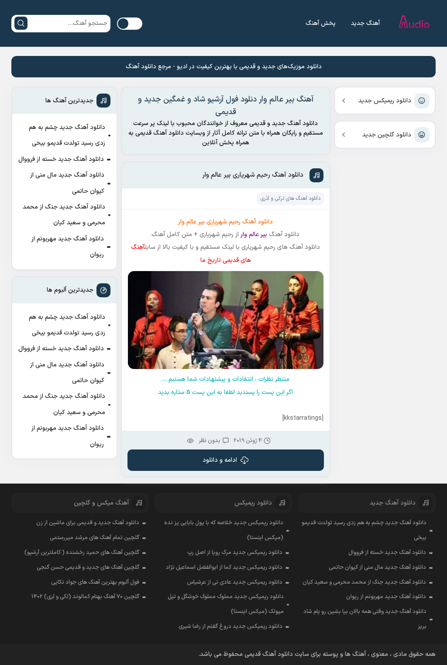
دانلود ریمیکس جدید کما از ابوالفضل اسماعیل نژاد (224, 567)
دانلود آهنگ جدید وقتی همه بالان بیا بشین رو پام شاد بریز (364, 619)
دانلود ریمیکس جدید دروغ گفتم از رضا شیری (230, 626)
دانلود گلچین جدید (386, 134)
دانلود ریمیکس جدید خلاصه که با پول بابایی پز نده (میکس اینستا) (223, 530)
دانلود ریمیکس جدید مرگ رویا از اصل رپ (234, 552)
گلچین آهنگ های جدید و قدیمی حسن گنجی (88, 567)
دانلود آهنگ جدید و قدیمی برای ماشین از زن (87, 523)
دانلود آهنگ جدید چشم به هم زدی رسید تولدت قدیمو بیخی (67, 135)
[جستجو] (21, 23)
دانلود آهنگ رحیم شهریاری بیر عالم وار (252, 175)
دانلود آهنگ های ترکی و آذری (290, 198)
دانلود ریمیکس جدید (384, 100)
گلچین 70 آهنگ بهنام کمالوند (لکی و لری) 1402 (85, 596)
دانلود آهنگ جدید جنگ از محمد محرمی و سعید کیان (64, 214)
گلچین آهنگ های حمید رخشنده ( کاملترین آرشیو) (81, 552)
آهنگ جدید (365, 23)
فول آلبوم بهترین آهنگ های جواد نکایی (95, 582)
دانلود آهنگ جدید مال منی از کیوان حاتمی (67, 183)
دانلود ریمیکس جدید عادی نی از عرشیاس (234, 582)
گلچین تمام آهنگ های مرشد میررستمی (94, 537)
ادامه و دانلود (220, 460)
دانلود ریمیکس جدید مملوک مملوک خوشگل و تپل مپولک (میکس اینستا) (226, 604)
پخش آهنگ (321, 23)
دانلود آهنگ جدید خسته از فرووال (61, 159)
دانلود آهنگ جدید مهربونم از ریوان (67, 246)
